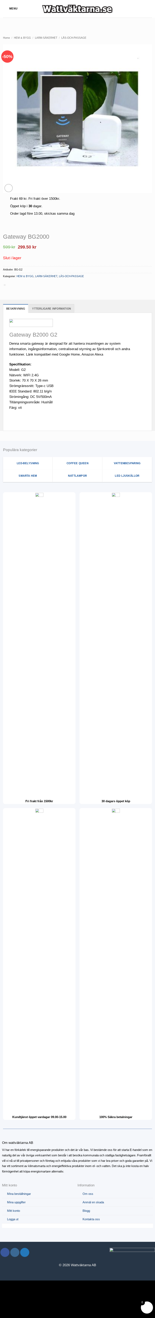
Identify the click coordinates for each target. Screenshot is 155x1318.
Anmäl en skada (93, 1202)
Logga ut (12, 1219)
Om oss (88, 1193)
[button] (10, 9)
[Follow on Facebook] (4, 1252)
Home (6, 37)
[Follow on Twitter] (24, 1252)
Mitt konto (13, 1210)
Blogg (86, 1210)
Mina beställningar (19, 1193)
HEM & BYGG (22, 37)
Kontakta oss (91, 1219)
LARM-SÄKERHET (46, 37)
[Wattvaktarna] (77, 8)
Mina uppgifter (16, 1202)
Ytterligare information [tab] (51, 308)
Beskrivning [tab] (15, 308)
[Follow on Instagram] (14, 1252)
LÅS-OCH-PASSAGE (73, 37)
